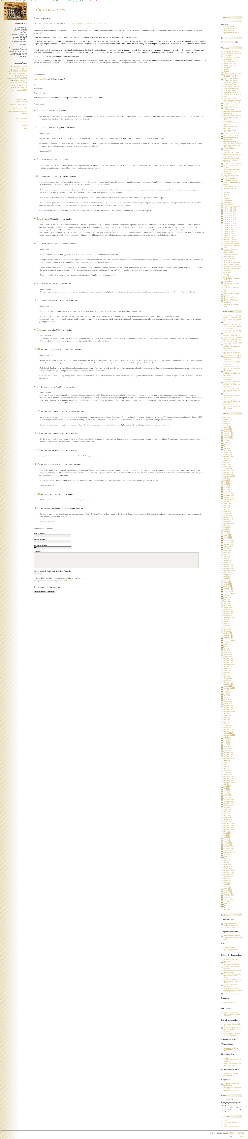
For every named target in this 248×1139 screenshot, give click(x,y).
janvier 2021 (227, 539)
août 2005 (226, 902)
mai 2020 (226, 554)
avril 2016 (226, 651)
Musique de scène (229, 188)
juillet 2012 (227, 739)
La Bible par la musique (231, 57)
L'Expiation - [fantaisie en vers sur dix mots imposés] (232, 1029)
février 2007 (227, 866)
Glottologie (227, 202)
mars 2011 (227, 770)
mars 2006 (227, 888)
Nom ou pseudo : (40, 533)
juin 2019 (226, 576)
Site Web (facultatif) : (41, 545)
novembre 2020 (228, 543)
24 (228, 1109)
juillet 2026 (227, 419)
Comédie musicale (229, 179)
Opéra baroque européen (232, 111)
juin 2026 (226, 421)
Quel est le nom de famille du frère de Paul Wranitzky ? (53, 571)
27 (237, 1109)
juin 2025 (226, 445)
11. (38, 386)
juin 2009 (226, 811)
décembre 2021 (228, 517)
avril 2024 (226, 464)
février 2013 (227, 725)
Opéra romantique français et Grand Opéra (232, 146)
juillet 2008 (227, 833)
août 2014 (226, 690)
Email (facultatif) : (40, 539)
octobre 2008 (228, 827)
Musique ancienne (229, 297)
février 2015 (227, 678)
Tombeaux (227, 379)
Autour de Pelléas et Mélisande (230, 161)
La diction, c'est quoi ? (231, 994)
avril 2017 (226, 627)
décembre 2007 (228, 847)
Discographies (228, 204)
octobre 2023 (228, 474)
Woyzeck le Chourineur (18, 79)
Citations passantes (230, 81)
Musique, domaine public (18, 104)
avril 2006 (226, 886)
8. (37, 300)
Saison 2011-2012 (229, 212)
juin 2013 (226, 717)
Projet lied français (229, 90)
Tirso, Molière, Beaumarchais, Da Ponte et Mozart (232, 122)
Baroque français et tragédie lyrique (230, 108)
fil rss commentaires (230, 1122)
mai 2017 (226, 625)
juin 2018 (226, 600)
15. (38, 463)
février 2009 (227, 819)
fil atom (225, 1124)
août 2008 (226, 831)
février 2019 (227, 584)
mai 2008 (226, 837)
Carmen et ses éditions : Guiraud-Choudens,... (232, 357)
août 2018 (226, 596)
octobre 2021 (228, 521)
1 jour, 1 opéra (228, 55)
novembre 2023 (228, 472)
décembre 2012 (228, 729)
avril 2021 (226, 533)
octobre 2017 (228, 615)
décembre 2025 (228, 433)
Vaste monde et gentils (86, 23)
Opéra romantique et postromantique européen (232, 142)
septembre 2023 (229, 476)
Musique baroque (229, 299)
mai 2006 (226, 884)
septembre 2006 (229, 876)
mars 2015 (227, 676)
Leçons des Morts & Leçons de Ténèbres (19, 74)
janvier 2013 (227, 727)
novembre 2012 (228, 731)
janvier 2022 (227, 515)
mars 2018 (227, 605)
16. (38, 493)
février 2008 (227, 843)
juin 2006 (226, 882)
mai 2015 (226, 672)
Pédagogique (227, 200)
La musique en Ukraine (231, 52)
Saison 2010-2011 (229, 210)
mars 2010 (227, 794)
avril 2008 (226, 839)
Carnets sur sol (51, 9)
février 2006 (227, 890)
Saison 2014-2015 (229, 218)
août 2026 (226, 417)
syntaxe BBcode (70, 580)
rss (105, 23)
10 (228, 1105)
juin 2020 (226, 552)
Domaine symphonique (231, 243)
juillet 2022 (227, 503)
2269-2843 (240, 1136)
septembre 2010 (229, 782)
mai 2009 (226, 813)
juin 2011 (226, 764)
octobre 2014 (228, 686)
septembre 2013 (229, 711)
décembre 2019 (228, 564)
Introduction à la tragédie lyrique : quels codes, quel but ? (232, 937)
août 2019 (226, 572)
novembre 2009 (228, 802)
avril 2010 (226, 792)
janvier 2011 (227, 774)
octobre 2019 (228, 568)
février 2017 (227, 631)
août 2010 (226, 784)
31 (228, 1111)
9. (37, 329)
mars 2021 (227, 535)
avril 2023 (226, 486)
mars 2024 (227, 466)
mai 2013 (226, 719)
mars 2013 (227, 723)
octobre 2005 (228, 898)
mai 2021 (226, 531)
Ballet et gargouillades (231, 254)
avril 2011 (226, 768)
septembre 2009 (229, 806)
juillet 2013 (227, 715)
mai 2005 (226, 908)
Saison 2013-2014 (229, 216)
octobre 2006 (228, 874)
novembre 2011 (228, 755)
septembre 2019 (229, 570)
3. (37, 159)
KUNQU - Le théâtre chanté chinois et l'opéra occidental (231, 1014)
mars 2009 (227, 817)
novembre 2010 (228, 778)
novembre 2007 (228, 849)
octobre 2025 (228, 437)
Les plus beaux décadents (232, 164)
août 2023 (226, 478)
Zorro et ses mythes (230, 79)
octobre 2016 (228, 639)
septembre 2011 (229, 758)
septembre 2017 (229, 617)
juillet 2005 (227, 904)
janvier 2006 (227, 892)
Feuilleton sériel (21, 91)
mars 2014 (227, 700)
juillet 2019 (227, 574)
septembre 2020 (229, 547)
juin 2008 (226, 835)
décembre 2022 (228, 494)
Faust (225, 96)
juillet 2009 (227, 809)
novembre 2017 (228, 613)
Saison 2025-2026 (229, 63)
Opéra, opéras (228, 252)
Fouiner (224, 38)
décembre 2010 (228, 776)
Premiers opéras (229, 106)
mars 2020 (227, 558)
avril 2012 (226, 745)
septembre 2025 (229, 439)
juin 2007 (226, 858)
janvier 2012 (227, 751)
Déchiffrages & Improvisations (228, 60)
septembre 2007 (229, 853)
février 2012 (227, 749)
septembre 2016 (229, 641)
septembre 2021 (229, 523)
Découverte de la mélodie (232, 94)
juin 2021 (226, 529)
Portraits (226, 198)
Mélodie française (229, 92)
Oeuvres (226, 192)
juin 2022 (226, 505)
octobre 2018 (228, 592)
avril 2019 (226, 580)
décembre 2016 (228, 635)
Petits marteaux (228, 237)
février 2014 (227, 701)
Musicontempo (228, 256)
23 (225, 1109)
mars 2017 (227, 629)
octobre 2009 (228, 804)
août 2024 (226, 458)
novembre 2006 (228, 872)
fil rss (225, 1120)
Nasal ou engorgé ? (20, 80)
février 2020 (227, 560)
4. (37, 176)
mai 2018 (226, 601)
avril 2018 (226, 603)
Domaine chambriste (230, 241)
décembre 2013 (228, 706)
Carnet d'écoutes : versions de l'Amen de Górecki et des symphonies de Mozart (231, 30)
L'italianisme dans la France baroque (20, 67)
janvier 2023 (227, 492)
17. (38, 507)
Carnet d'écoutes (229, 258)
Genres (226, 194)
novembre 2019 (228, 566)
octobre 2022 (228, 498)
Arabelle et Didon (21, 77)
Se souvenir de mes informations (49, 587)
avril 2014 (226, 698)
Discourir (226, 270)
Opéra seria (227, 113)
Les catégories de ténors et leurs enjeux (232, 971)
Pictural (226, 274)
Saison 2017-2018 (229, 223)
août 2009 (226, 808)
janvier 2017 (227, 633)
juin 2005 (226, 906)
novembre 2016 (228, 637)
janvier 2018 (227, 609)
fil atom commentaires (231, 1126)
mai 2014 (226, 696)
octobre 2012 (228, 733)
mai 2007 (226, 860)
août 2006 (226, 878)
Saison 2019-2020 (229, 227)
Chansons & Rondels (230, 181)
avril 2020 (226, 556)
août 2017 (226, 619)
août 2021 (226, 525)
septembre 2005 (229, 900)
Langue (74, 23)
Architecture (227, 272)
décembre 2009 (228, 800)
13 (237, 1105)
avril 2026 (226, 425)
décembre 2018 (228, 588)
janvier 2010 (227, 798)
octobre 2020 (228, 545)
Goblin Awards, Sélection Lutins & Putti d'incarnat (232, 101)
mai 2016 (226, 649)
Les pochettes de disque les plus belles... (231, 346)
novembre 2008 (228, 825)
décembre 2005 (228, 894)
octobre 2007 (228, 851)
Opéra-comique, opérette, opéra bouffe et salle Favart (232, 975)
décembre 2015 (228, 658)
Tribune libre (23, 122)
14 (240, 1105)
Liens (25, 128)
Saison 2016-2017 (229, 222)
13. (38, 432)
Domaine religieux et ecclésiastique (230, 250)
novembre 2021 (228, 519)
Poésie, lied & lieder (230, 82)
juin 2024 (226, 462)
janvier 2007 (227, 868)
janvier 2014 (227, 703)
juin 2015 (226, 670)
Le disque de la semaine (231, 262)
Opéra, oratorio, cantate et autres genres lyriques (232, 963)
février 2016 (227, 654)
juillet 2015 (227, 668)
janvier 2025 (227, 454)
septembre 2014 (229, 688)
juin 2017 (226, 623)
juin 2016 (226, 647)
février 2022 (227, 513)
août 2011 (227, 760)
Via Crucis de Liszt (230, 98)
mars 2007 (227, 864)
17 (228, 1107)
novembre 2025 (228, 435)
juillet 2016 (227, 645)
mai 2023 (226, 484)
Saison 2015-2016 (229, 220)
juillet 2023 (227, 480)
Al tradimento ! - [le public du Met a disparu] (232, 1034)
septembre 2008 (229, 829)
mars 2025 (227, 450)
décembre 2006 (228, 870)
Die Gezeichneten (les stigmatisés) (231, 170)
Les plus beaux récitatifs (231, 104)
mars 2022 (227, 511)
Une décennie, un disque (232, 53)
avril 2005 (226, 909)
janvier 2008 (227, 845)
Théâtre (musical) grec (231, 186)
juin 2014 (226, 694)
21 (240, 1107)
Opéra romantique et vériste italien (230, 138)
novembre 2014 (228, 684)
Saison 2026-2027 (229, 65)
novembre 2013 (228, 707)
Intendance (227, 67)
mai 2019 (226, 578)
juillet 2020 (227, 550)
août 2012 (226, 737)
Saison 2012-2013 (229, 214)
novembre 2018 (228, 590)
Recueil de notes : (21, 100)
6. (37, 243)
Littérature (226, 71)
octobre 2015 (228, 662)
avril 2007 (226, 862)
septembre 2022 (229, 500)
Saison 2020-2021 (229, 229)
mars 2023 (227, 488)
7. (37, 283)
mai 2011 (226, 766)
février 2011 (227, 772)
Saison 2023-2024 (229, 235)
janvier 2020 (227, 562)
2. (37, 127)
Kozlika (230, 1133)
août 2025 (226, 441)
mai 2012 (226, 743)
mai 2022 (226, 507)
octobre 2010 (228, 780)
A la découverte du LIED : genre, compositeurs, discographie (232, 949)
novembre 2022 (228, 496)
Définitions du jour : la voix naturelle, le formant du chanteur (232, 981)
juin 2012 (226, 741)
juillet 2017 (227, 621)
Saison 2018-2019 (229, 225)
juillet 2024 (227, 460)
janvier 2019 (227, 586)
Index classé (39, 79)
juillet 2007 (227, 857)
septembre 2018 (229, 594)
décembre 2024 (228, 456)
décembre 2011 (228, 753)
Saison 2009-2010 (229, 208)
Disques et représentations (232, 206)
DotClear (241, 1133)
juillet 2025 (227, 443)
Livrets (225, 196)
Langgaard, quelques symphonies (230, 1049)
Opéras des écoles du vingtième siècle (231, 176)
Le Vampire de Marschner (232, 134)
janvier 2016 (227, 656)
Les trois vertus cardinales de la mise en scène (18, 87)
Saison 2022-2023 (229, 233)
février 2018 (227, 607)
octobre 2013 (228, 709)
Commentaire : (39, 551)
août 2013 (226, 713)
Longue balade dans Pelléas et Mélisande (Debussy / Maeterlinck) (231, 925)
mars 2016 (227, 652)
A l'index (226, 295)
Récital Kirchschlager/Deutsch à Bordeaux (232, 1059)
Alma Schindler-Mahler (231, 88)
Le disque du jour (229, 260)
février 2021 (227, 537)
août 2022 (226, 501)
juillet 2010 (227, 786)
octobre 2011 (227, 757)
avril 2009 (226, 815)
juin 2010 (226, 788)
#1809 (99, 23)
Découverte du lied (230, 84)
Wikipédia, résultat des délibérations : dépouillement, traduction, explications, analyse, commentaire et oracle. (232, 1087)
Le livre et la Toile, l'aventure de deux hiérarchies (16, 71)
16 (225, 1107)
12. (38, 411)
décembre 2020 (228, 541)
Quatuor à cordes (229, 239)
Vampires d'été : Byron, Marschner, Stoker (231, 76)
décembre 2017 (228, 611)
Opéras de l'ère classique (232, 115)
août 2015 (226, 666)
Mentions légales (21, 118)
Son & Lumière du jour (231, 264)
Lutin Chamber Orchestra (232, 266)
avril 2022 (226, 509)
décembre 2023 (228, 470)
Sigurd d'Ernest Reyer (231, 152)
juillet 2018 (227, 598)
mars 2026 (227, 427)
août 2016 (226, 643)
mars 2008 (227, 841)
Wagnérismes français (231, 158)
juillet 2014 (227, 692)
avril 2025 (226, 449)
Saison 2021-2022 (229, 231)
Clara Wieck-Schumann (231, 86)
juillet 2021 (227, 527)
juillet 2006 (227, 880)
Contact (24, 125)
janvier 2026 (227, 431)
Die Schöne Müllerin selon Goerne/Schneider (232, 1064)
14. (38, 449)
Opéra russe (227, 173)
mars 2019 (227, 582)
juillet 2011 (226, 762)
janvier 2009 (227, 821)
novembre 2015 (228, 660)
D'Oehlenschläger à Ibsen (232, 73)
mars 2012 (227, 747)
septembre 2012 (229, 735)
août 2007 (226, 855)
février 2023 (227, 490)
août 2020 (226, 549)
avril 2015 (226, 674)
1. (37, 110)
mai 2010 (226, 790)
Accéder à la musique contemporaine (231, 1074)
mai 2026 (226, 423)
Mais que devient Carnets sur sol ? (232, 316)
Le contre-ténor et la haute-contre (230, 960)
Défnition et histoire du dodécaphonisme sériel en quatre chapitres (232, 990)
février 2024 (227, 468)
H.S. (224, 291)
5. (37, 218)
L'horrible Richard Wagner (232, 136)
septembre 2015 (229, 664)
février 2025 (227, 452)
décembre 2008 (228, 823)
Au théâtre (227, 276)
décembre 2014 (228, 682)
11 (231, 1105)
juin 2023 (226, 482)
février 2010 (227, 796)
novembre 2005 (228, 896)
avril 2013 (226, 721)
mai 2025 (226, 447)
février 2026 (227, 429)
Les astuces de (20, 108)
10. (38, 349)
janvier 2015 (227, 680)
